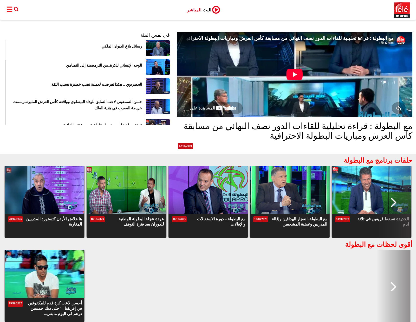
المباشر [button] (199, 9)
